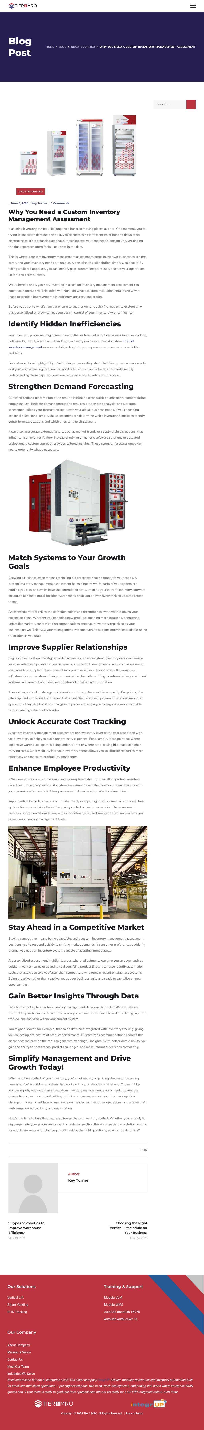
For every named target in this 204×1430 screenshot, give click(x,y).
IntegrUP (104, 1380)
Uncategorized (83, 47)
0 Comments (60, 203)
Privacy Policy (134, 1413)
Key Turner (39, 203)
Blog (62, 47)
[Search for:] (174, 104)
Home (50, 47)
